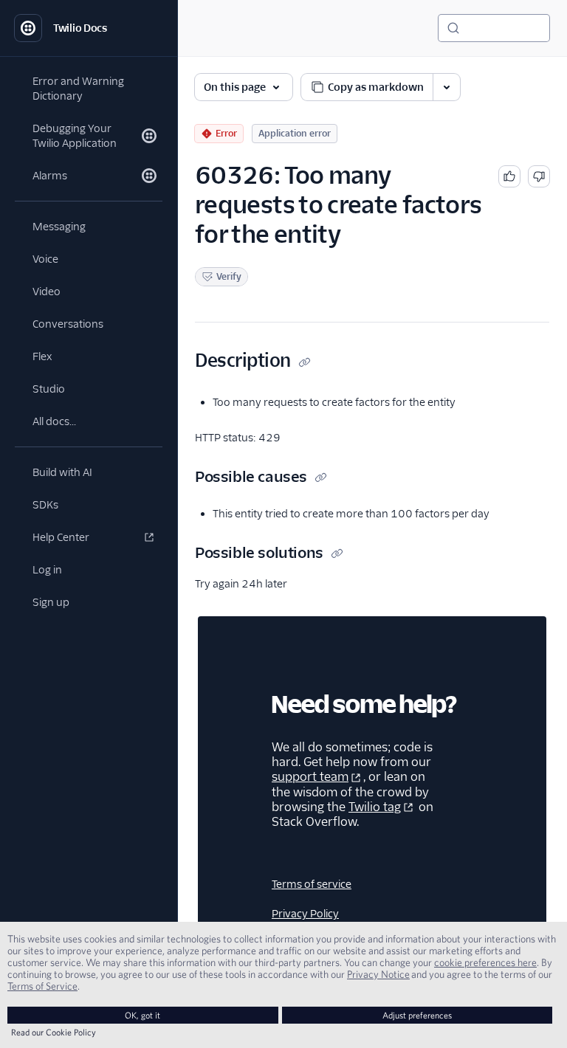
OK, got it (142, 1015)
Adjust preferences (417, 1015)
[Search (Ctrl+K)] (494, 28)
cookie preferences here (485, 962)
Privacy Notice (378, 974)
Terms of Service (42, 986)
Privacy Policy (305, 913)
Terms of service (311, 884)
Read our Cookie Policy (53, 1032)
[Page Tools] (446, 87)
